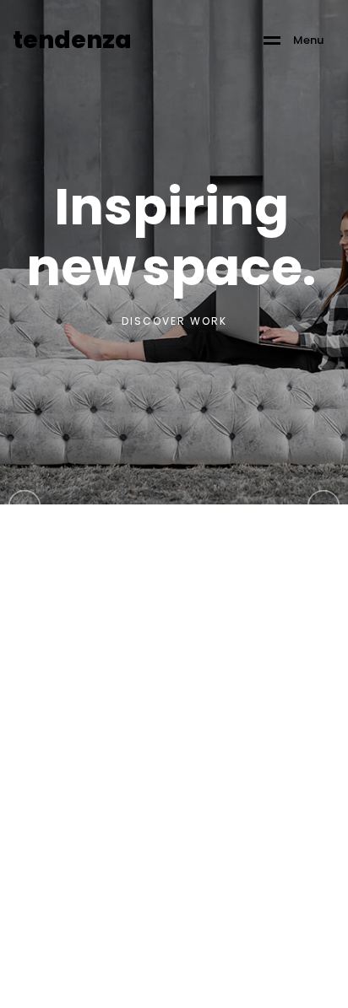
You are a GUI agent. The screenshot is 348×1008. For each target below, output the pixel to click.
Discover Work (174, 321)
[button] (323, 505)
